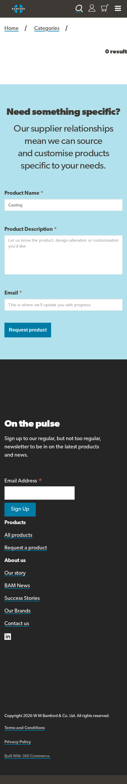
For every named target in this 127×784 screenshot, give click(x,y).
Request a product (25, 548)
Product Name (23, 193)
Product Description (30, 229)
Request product (28, 329)
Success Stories (22, 598)
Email (13, 293)
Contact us (16, 624)
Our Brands (17, 611)
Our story (15, 573)
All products (18, 535)
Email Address (23, 481)
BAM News (17, 586)
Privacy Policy (17, 742)
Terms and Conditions (24, 728)
